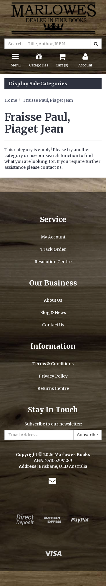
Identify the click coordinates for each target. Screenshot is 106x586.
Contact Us (53, 325)
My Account (53, 237)
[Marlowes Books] (53, 17)
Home (10, 100)
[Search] (96, 44)
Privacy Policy (53, 376)
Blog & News (53, 312)
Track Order (53, 249)
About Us (53, 300)
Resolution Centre (53, 261)
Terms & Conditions (53, 363)
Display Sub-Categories (38, 83)
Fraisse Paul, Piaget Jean (48, 100)
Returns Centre (53, 388)
